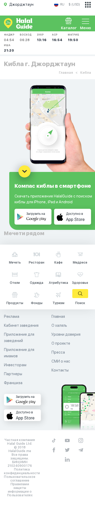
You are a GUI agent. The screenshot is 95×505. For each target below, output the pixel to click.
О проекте (60, 343)
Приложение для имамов (19, 353)
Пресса (58, 352)
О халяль (59, 325)
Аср (57, 37)
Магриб (73, 37)
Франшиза (13, 383)
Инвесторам (15, 365)
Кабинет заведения (21, 325)
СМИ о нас (60, 361)
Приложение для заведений (19, 337)
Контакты (60, 370)
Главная (66, 73)
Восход (26, 37)
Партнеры (13, 374)
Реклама (11, 316)
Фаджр (9, 37)
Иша (9, 48)
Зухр (42, 37)
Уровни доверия (65, 334)
